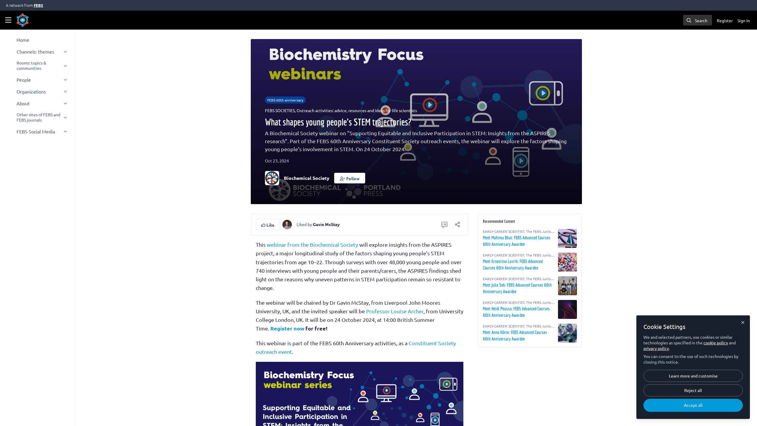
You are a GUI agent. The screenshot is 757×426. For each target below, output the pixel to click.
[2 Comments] (444, 224)
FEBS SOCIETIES (280, 110)
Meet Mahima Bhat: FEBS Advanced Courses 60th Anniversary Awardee (516, 241)
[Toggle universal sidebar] (8, 20)
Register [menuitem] (725, 20)
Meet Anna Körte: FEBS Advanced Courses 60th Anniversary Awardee (515, 335)
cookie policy (715, 342)
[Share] (457, 224)
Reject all (693, 390)
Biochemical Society (306, 178)
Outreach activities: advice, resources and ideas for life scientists (357, 110)
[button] (349, 178)
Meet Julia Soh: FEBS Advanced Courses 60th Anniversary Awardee (517, 288)
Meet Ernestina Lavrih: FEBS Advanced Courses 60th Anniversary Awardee (513, 264)
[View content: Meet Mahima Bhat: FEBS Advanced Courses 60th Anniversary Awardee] (567, 238)
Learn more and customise (693, 375)
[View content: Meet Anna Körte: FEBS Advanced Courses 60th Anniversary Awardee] (567, 333)
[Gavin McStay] (287, 224)
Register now (287, 328)
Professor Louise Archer (394, 311)
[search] (697, 20)
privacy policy (656, 348)
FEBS (38, 5)
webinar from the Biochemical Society (312, 244)
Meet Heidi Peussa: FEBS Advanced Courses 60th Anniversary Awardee (516, 312)
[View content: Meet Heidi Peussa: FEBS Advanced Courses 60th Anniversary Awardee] (567, 309)
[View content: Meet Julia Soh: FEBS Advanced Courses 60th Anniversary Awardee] (567, 285)
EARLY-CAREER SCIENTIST (503, 231)
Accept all (693, 405)
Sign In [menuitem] (743, 20)
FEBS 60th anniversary (285, 100)
